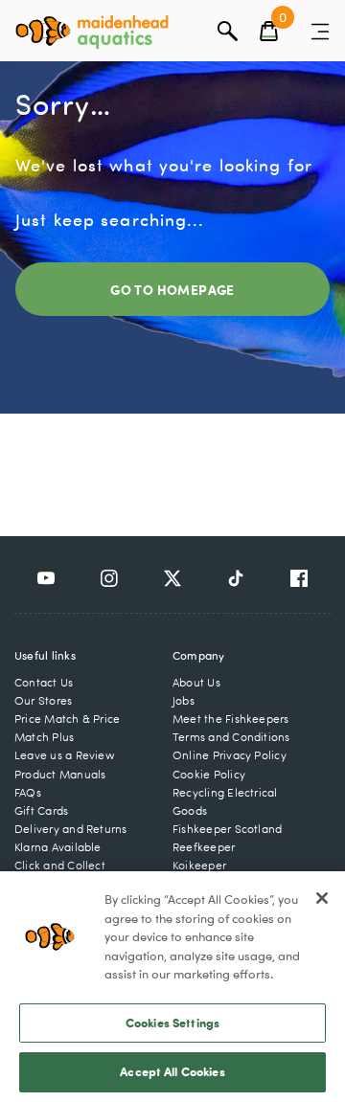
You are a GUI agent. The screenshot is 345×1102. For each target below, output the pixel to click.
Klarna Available (58, 847)
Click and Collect (59, 865)
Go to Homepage (172, 290)
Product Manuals (59, 774)
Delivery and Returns (70, 828)
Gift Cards (41, 810)
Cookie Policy (208, 774)
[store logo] (92, 32)
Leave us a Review (64, 755)
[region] (172, 986)
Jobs (183, 700)
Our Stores (43, 700)
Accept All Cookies (172, 1071)
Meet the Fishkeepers (230, 718)
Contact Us (43, 682)
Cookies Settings (172, 1022)
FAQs (27, 792)
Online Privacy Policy (229, 755)
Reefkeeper (203, 847)
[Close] (322, 898)
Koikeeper (199, 865)
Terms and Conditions (231, 737)
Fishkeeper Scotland (227, 828)
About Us (196, 682)
